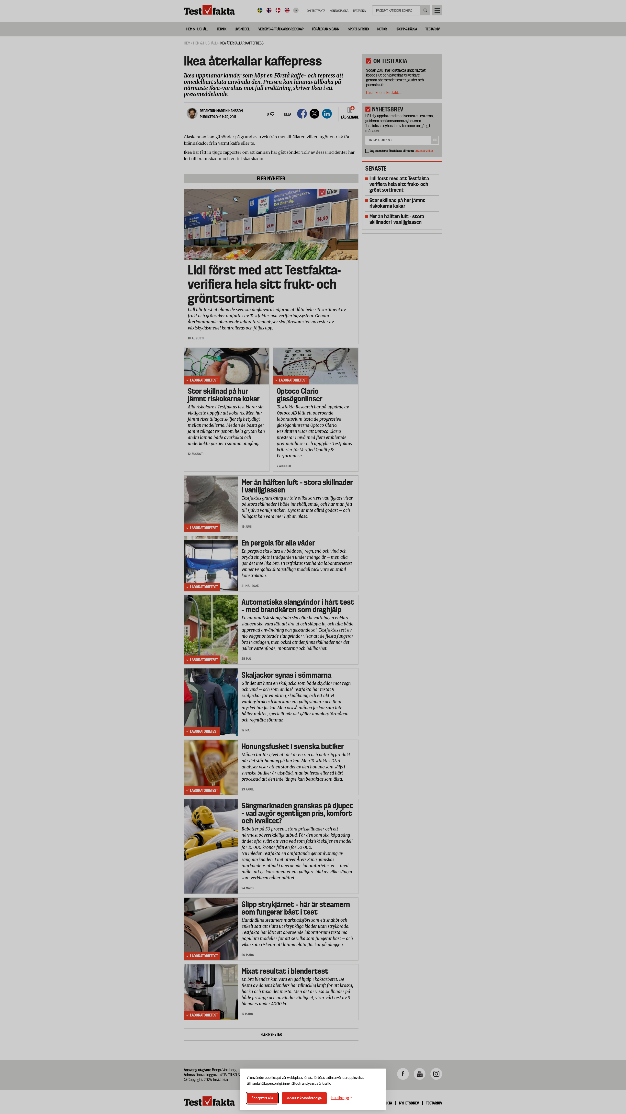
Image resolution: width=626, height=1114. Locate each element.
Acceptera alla (262, 1098)
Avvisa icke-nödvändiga (304, 1098)
